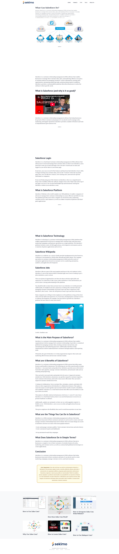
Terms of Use (67, 549)
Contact (61, 549)
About (57, 549)
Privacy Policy (52, 549)
